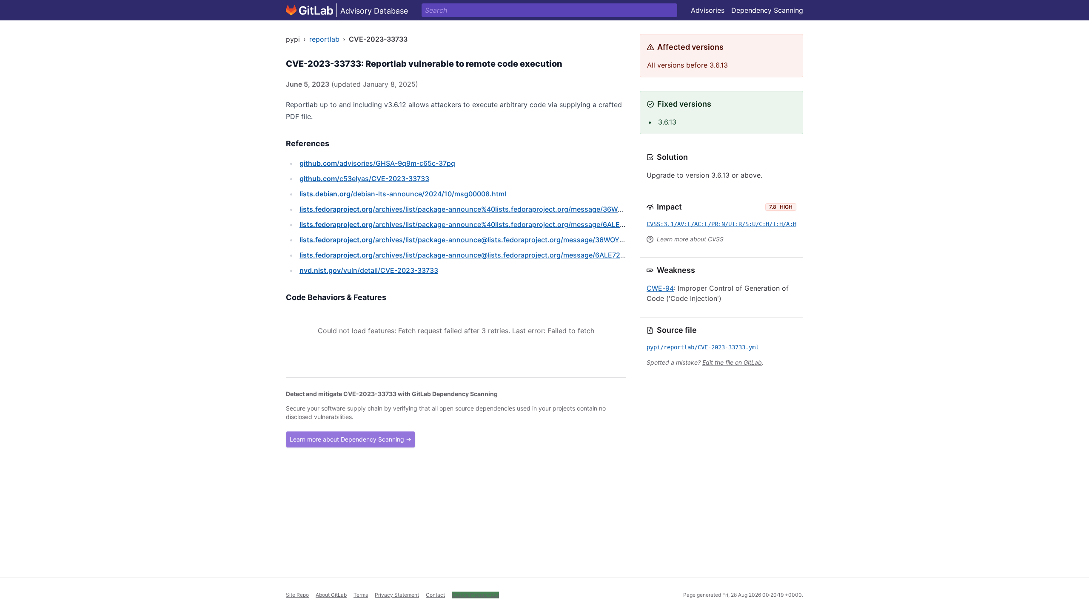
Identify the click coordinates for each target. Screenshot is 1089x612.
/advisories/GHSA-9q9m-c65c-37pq (377, 163)
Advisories (707, 10)
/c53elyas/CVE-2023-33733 (364, 178)
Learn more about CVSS (690, 239)
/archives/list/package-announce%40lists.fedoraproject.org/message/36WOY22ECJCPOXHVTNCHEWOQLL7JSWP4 (525, 209)
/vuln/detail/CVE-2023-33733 (368, 270)
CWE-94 (660, 288)
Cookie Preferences (475, 595)
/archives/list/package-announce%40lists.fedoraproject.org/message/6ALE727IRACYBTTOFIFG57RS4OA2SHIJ (516, 224)
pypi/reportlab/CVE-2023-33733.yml (703, 347)
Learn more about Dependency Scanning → (350, 439)
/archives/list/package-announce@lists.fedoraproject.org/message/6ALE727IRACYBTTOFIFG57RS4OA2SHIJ (512, 255)
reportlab (324, 39)
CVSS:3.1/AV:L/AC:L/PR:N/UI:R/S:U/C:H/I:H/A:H (721, 224)
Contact (435, 595)
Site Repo (297, 595)
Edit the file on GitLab (732, 362)
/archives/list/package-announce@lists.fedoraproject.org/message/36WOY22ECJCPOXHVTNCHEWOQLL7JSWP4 (521, 239)
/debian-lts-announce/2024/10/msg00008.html (402, 194)
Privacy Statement (397, 595)
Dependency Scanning (767, 10)
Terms (360, 595)
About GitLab (331, 595)
